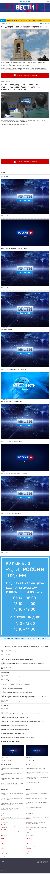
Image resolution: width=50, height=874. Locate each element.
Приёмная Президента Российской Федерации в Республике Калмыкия (25, 682)
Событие (9, 689)
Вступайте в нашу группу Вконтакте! (26, 205)
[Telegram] (48, 23)
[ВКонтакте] (41, 23)
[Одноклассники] (42, 23)
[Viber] (43, 23)
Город (9, 698)
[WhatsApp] (45, 23)
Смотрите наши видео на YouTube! (26, 75)
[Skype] (46, 23)
